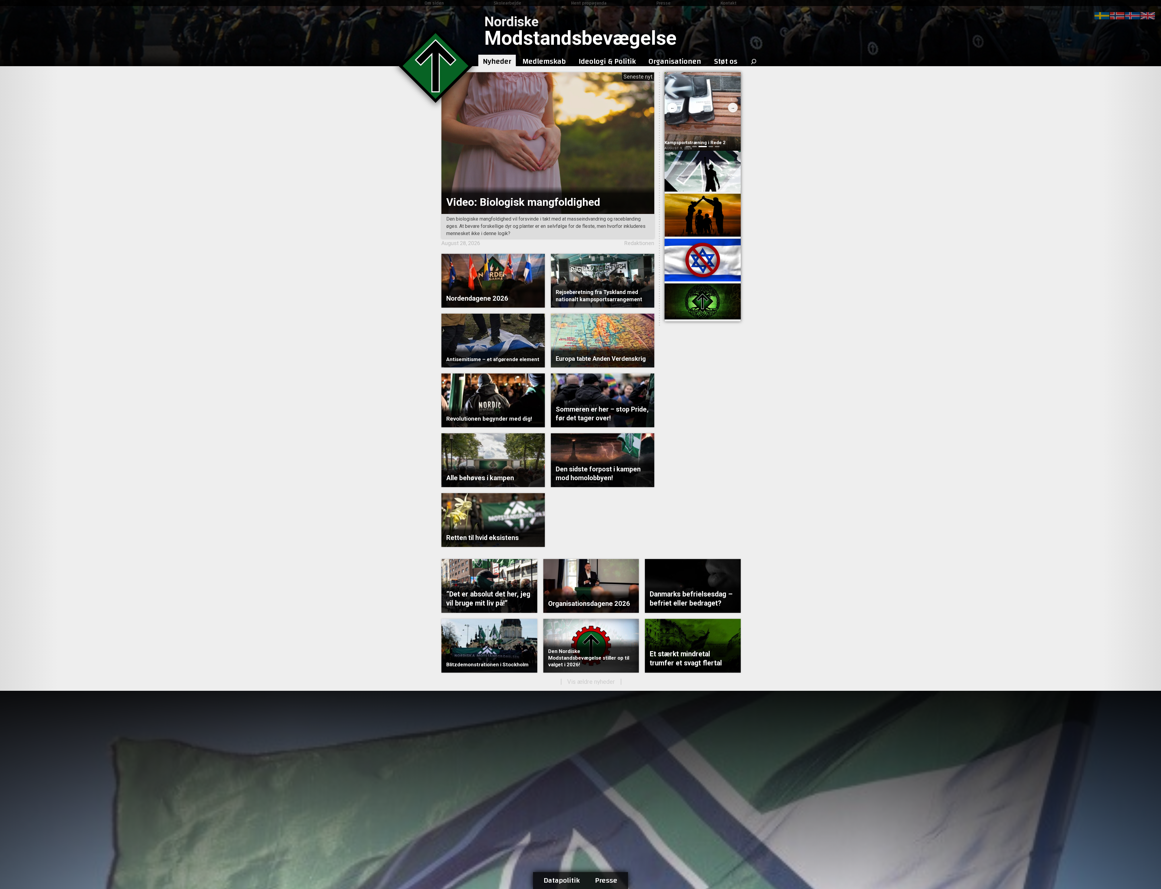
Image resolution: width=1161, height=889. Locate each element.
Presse (663, 3)
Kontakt (728, 3)
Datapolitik (562, 880)
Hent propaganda (589, 3)
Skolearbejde (507, 3)
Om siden (434, 3)
